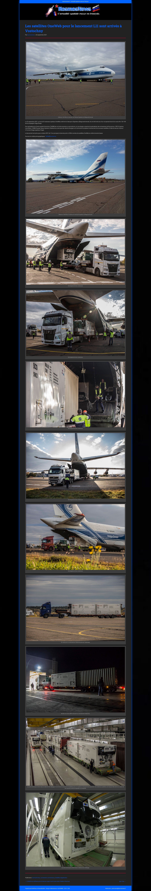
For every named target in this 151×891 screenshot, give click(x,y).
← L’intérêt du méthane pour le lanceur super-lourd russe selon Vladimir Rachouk (47, 881)
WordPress (34, 888)
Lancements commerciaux (47, 877)
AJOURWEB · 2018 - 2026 (64, 888)
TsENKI (47, 136)
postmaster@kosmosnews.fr (119, 888)
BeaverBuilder (41, 888)
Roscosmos (53, 136)
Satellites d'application (61, 877)
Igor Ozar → (122, 881)
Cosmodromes (36, 877)
